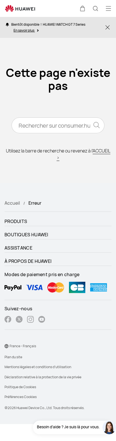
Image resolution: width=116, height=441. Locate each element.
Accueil (12, 203)
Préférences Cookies (21, 396)
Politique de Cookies (20, 387)
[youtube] (41, 320)
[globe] (6, 346)
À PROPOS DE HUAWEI (28, 261)
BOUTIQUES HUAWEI (26, 234)
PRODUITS (16, 221)
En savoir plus (24, 30)
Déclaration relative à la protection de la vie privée (43, 377)
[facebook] (8, 320)
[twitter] (19, 320)
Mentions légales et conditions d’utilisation (38, 366)
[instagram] (30, 320)
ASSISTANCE (18, 248)
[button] (82, 8)
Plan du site (13, 357)
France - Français (23, 346)
